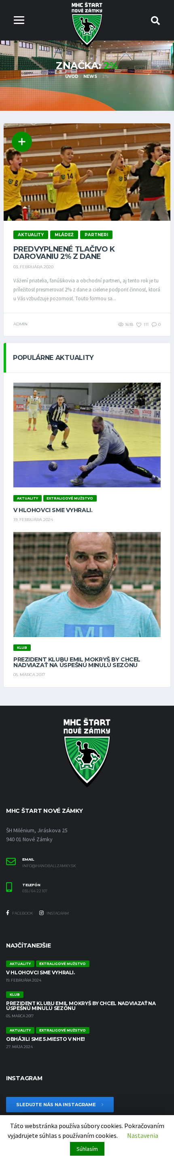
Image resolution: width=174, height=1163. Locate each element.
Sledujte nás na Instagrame (56, 1104)
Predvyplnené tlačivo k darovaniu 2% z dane (64, 253)
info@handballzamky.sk (49, 866)
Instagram (57, 913)
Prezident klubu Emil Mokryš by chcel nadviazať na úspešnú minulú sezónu (76, 662)
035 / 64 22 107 (34, 891)
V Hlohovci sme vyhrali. (52, 510)
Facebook (22, 913)
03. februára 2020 (33, 266)
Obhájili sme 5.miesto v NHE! (45, 1039)
